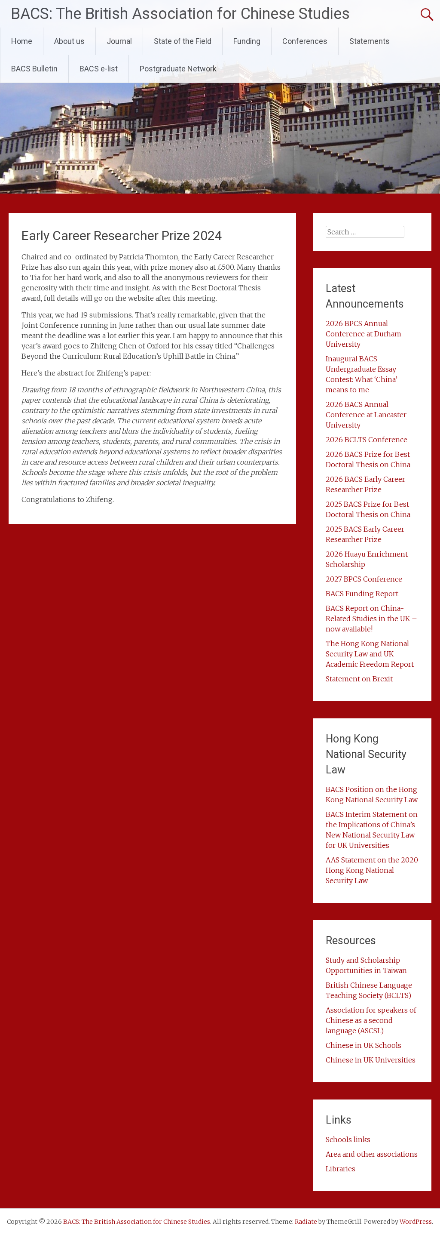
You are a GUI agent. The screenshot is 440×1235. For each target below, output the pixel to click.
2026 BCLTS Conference (366, 439)
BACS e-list (98, 68)
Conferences (304, 41)
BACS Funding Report (362, 593)
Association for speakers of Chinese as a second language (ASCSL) (371, 1020)
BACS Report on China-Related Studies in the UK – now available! (371, 618)
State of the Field (182, 41)
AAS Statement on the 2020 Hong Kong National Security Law (372, 870)
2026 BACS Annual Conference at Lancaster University (366, 414)
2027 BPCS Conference (364, 579)
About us (69, 41)
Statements (369, 41)
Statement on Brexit (359, 678)
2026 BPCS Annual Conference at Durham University (363, 333)
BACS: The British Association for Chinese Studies (180, 14)
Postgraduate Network (178, 68)
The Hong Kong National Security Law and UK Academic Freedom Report (370, 653)
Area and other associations (372, 1154)
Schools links (348, 1139)
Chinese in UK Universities (371, 1060)
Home (21, 41)
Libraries (340, 1168)
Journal (119, 41)
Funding (246, 41)
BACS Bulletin (34, 68)
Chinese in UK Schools (363, 1045)
